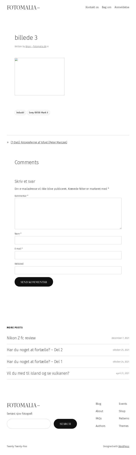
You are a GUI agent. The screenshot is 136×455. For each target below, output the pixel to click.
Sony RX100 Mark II (38, 112)
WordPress (123, 446)
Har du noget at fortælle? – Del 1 (34, 361)
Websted (19, 263)
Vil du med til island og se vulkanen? (38, 373)
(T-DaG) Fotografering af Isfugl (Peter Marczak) (39, 142)
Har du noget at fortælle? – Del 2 (34, 349)
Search (65, 424)
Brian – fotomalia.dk (36, 46)
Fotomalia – (23, 7)
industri (20, 112)
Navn (18, 233)
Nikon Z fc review (21, 338)
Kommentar (21, 196)
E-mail (19, 248)
